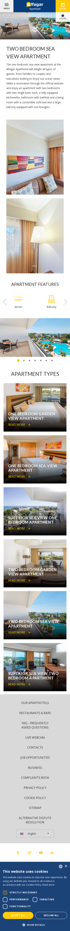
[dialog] (35, 896)
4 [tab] (35, 360)
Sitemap (35, 808)
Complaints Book (35, 778)
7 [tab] (52, 360)
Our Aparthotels (35, 703)
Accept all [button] (18, 915)
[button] (35, 925)
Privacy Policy (35, 788)
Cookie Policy (35, 798)
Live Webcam (35, 737)
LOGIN (63, 18)
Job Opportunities (35, 758)
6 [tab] (46, 360)
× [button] (65, 866)
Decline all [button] (51, 915)
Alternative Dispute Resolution (35, 820)
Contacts (35, 747)
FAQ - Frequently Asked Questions (35, 725)
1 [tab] (18, 360)
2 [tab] (24, 360)
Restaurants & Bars (35, 713)
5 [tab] (41, 360)
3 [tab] (29, 360)
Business (35, 768)
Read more (48, 884)
